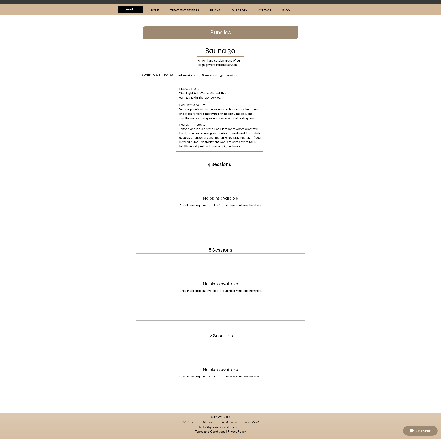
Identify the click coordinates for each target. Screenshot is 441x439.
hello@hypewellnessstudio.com (220, 427)
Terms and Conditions (210, 431)
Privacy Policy (237, 431)
